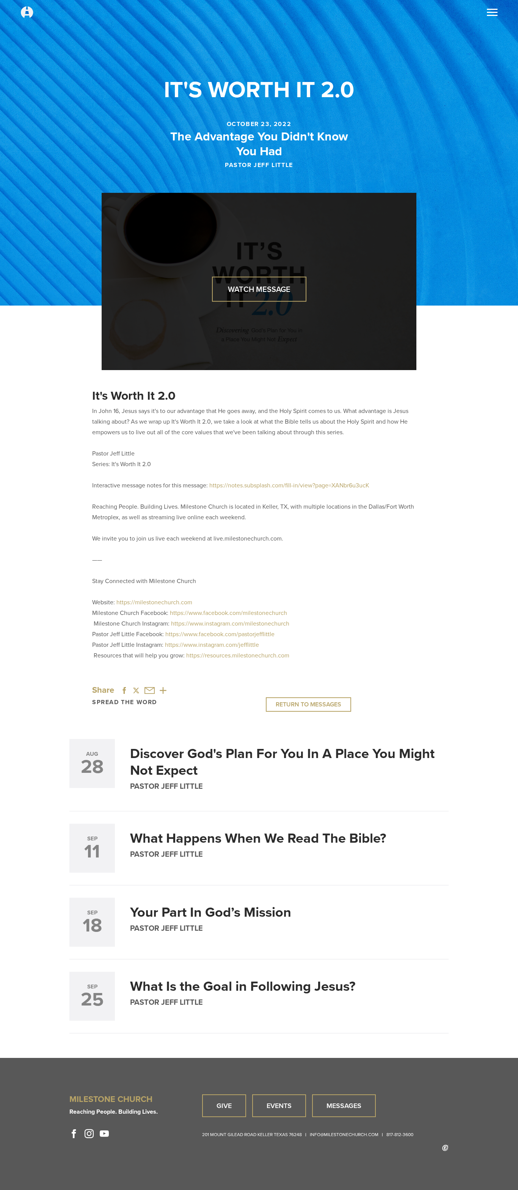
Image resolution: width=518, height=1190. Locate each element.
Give (224, 1106)
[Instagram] (89, 1133)
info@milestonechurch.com (344, 1134)
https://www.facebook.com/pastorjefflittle (220, 634)
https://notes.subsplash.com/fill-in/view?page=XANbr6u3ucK (289, 485)
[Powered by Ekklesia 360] (445, 1148)
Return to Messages (308, 704)
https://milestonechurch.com (154, 602)
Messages (343, 1106)
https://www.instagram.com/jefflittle (212, 644)
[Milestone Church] (27, 12)
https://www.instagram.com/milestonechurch (230, 623)
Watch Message (259, 289)
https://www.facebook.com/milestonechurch (228, 612)
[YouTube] (104, 1133)
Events (279, 1106)
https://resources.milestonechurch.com (237, 655)
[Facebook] (73, 1133)
